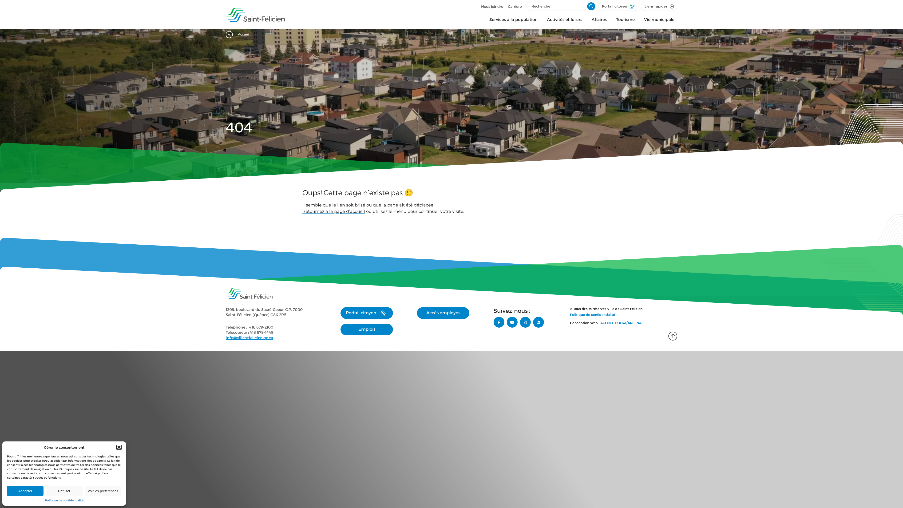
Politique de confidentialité (64, 500)
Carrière (515, 6)
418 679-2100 (261, 327)
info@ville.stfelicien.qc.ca (249, 338)
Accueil (244, 34)
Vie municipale (659, 19)
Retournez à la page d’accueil (333, 211)
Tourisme (625, 19)
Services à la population (513, 19)
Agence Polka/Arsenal (621, 323)
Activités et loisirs (564, 19)
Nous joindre (492, 6)
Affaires (599, 19)
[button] (119, 447)
